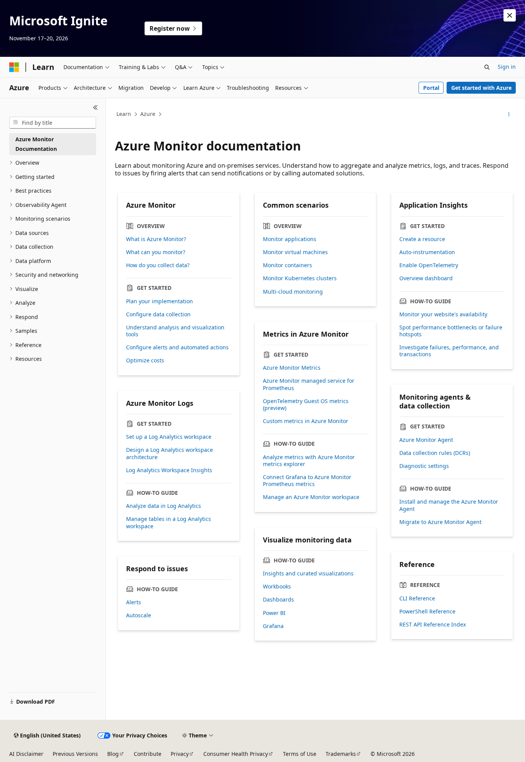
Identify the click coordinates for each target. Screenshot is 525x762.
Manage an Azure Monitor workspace (311, 497)
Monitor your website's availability (443, 314)
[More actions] (509, 114)
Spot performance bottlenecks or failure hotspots (450, 331)
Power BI (274, 613)
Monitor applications (289, 239)
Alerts (133, 602)
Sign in (507, 66)
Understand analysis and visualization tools (175, 331)
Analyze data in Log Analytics (163, 505)
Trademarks (341, 753)
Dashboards (278, 599)
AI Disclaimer (26, 753)
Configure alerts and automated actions (177, 347)
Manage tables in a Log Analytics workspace (168, 522)
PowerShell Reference (427, 611)
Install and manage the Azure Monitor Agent (448, 505)
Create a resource (422, 239)
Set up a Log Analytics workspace (168, 436)
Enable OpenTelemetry (428, 265)
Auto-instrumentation (427, 252)
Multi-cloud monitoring (293, 291)
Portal (431, 87)
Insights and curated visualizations (308, 573)
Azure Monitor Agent (426, 439)
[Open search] (487, 67)
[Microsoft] (14, 67)
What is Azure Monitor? (156, 239)
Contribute (147, 753)
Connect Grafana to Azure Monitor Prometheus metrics (307, 481)
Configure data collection (158, 314)
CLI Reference (417, 598)
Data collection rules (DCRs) (434, 453)
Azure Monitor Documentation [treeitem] (36, 144)
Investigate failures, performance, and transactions (449, 351)
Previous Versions (75, 753)
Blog (113, 753)
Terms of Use (299, 753)
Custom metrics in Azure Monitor (305, 421)
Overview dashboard (426, 278)
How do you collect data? (157, 265)
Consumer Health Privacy (235, 753)
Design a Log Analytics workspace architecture (169, 453)
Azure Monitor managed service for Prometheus (308, 384)
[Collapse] (95, 107)
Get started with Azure (481, 87)
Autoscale (138, 615)
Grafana (273, 626)
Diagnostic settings (424, 466)
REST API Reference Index (432, 624)
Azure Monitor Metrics (292, 367)
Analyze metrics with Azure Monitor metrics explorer (309, 461)
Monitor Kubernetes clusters (300, 278)
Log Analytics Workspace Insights (169, 470)
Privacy (180, 753)
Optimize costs (145, 360)
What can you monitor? (155, 252)
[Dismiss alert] (509, 15)
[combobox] (52, 123)
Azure (147, 113)
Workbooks (277, 586)
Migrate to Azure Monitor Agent (440, 522)
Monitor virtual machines (295, 252)
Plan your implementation (159, 301)
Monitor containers (287, 265)
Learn (123, 113)
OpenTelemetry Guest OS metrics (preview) (306, 405)
